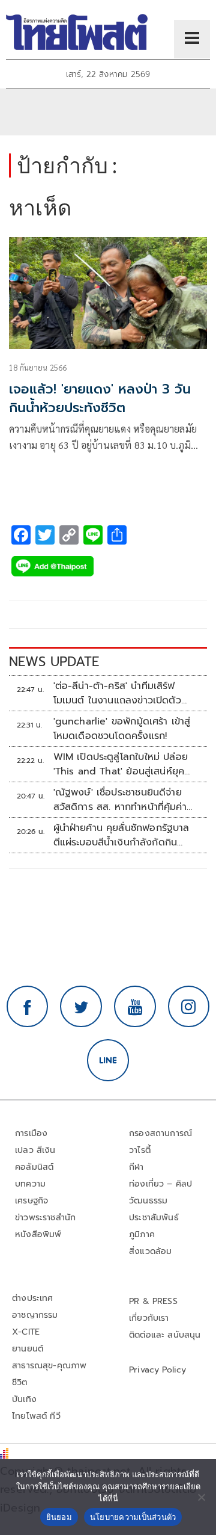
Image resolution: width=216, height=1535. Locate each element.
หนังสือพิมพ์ (38, 1234)
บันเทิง (24, 1399)
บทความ (30, 1184)
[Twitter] (81, 1007)
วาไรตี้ (140, 1150)
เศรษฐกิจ (31, 1200)
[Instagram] (189, 1007)
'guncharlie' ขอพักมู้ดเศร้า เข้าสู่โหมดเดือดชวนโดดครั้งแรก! (122, 728)
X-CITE (26, 1332)
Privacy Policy (158, 1370)
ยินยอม (59, 1517)
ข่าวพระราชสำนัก (45, 1217)
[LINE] (108, 1060)
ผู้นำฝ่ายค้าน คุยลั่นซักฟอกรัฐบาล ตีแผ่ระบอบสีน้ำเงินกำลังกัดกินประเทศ (121, 835)
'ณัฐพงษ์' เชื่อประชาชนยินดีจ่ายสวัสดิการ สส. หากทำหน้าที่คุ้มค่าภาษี (120, 799)
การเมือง (31, 1133)
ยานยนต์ (27, 1348)
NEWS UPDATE (54, 662)
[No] (201, 1497)
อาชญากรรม (35, 1315)
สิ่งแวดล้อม (150, 1251)
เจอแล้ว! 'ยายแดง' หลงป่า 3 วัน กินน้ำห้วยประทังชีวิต (100, 398)
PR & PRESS (153, 1301)
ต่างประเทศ (32, 1298)
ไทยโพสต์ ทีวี (36, 1416)
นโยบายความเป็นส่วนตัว (133, 1517)
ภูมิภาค (142, 1234)
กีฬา (136, 1167)
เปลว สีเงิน (35, 1150)
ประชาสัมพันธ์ (154, 1217)
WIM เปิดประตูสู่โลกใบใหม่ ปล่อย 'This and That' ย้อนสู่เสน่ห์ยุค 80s (120, 764)
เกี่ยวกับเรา (149, 1318)
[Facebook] (27, 1007)
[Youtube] (135, 1007)
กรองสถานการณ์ (160, 1133)
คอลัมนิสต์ (34, 1167)
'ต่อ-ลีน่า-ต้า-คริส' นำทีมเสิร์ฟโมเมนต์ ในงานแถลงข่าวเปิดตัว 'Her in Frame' (117, 693)
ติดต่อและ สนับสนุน (165, 1335)
